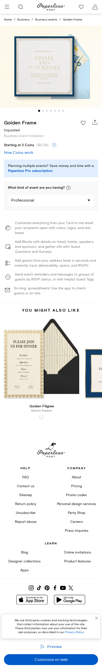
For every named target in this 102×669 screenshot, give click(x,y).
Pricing (76, 486)
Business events (46, 20)
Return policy (25, 504)
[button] (68, 187)
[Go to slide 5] (55, 111)
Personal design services (76, 504)
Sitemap (25, 495)
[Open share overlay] (95, 122)
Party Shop (76, 513)
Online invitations (77, 552)
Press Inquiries (76, 531)
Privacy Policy (74, 632)
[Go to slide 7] (63, 111)
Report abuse (25, 522)
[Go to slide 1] (39, 111)
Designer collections (24, 561)
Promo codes (76, 495)
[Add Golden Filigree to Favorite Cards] (42, 418)
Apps (24, 570)
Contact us (25, 486)
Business (23, 20)
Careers (76, 522)
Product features (77, 561)
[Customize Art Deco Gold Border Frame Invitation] (51, 66)
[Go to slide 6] (59, 111)
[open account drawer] (95, 7)
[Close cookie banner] (97, 618)
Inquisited (12, 130)
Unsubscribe (25, 513)
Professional (22, 200)
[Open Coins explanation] (54, 145)
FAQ (25, 477)
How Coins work (18, 152)
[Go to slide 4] (51, 111)
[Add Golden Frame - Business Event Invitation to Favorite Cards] (83, 123)
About (76, 477)
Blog (24, 552)
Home (8, 20)
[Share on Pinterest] (47, 587)
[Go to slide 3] (47, 111)
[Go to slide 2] (43, 111)
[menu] (7, 7)
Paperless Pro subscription (30, 171)
